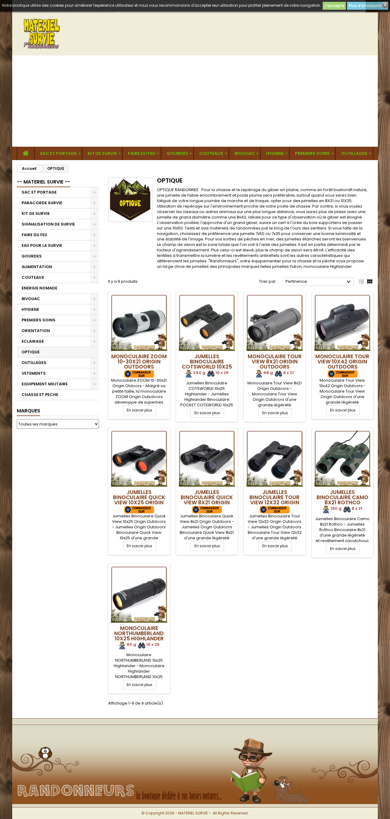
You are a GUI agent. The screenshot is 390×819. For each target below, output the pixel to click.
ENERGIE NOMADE (39, 288)
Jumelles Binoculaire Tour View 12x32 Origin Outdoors (275, 499)
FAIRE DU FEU (141, 153)
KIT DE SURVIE (102, 153)
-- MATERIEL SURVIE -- (43, 181)
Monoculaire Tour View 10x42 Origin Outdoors (342, 361)
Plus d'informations (368, 5)
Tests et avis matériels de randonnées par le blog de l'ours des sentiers (255, 228)
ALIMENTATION (37, 267)
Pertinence (318, 281)
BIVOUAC (245, 153)
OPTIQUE (31, 352)
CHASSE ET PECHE (40, 394)
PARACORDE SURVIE (42, 203)
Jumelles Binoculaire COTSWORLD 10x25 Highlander (207, 364)
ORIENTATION (36, 331)
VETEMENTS (34, 373)
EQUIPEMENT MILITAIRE (45, 384)
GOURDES (177, 153)
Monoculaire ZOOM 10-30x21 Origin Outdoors (139, 361)
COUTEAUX (211, 153)
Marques (28, 410)
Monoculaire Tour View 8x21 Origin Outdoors (275, 361)
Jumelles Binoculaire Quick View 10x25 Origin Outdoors (139, 499)
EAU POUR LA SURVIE (42, 245)
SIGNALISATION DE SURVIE (48, 224)
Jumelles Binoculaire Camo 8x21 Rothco (342, 497)
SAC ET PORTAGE (58, 153)
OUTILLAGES (354, 153)
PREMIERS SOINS (312, 153)
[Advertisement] (195, 101)
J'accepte (334, 5)
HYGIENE (275, 153)
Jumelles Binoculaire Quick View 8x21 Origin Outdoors (207, 499)
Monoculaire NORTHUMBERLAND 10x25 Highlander (139, 633)
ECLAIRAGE (33, 341)
